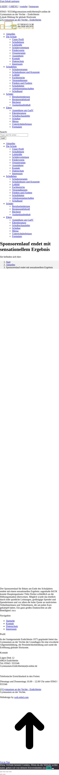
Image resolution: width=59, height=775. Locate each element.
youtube (24, 6)
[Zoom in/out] (10, 771)
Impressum (11, 629)
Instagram (34, 6)
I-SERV (4, 6)
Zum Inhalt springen (9, 1)
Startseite (10, 620)
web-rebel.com (21, 697)
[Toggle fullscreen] (7, 771)
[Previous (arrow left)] (1, 774)
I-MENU (13, 6)
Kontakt (10, 623)
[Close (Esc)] (1, 771)
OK (49, 768)
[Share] (4, 771)
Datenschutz (12, 626)
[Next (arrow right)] (4, 774)
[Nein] (53, 768)
